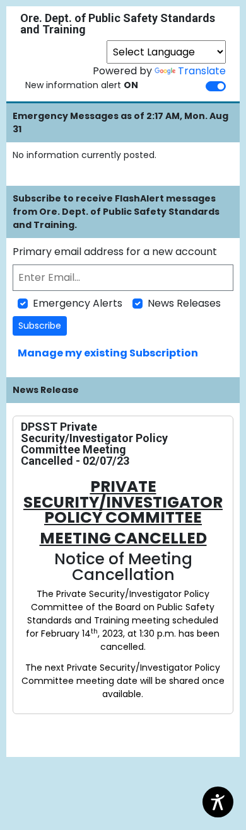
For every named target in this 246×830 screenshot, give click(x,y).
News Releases (184, 303)
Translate (202, 71)
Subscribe (39, 325)
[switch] (216, 86)
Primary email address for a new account (115, 251)
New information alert (81, 85)
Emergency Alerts (77, 303)
